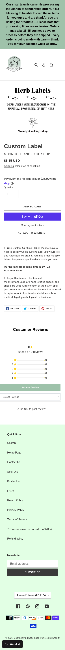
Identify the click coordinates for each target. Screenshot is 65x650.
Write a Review (30, 387)
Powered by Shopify (50, 638)
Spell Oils (12, 471)
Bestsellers (13, 481)
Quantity (8, 187)
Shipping (9, 165)
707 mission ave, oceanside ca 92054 (29, 529)
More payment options (32, 225)
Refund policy (15, 538)
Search (11, 442)
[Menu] (59, 65)
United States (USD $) (31, 595)
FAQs (10, 490)
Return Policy (15, 500)
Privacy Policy (15, 509)
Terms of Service (17, 519)
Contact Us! (14, 462)
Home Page (14, 452)
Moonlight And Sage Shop (26, 638)
